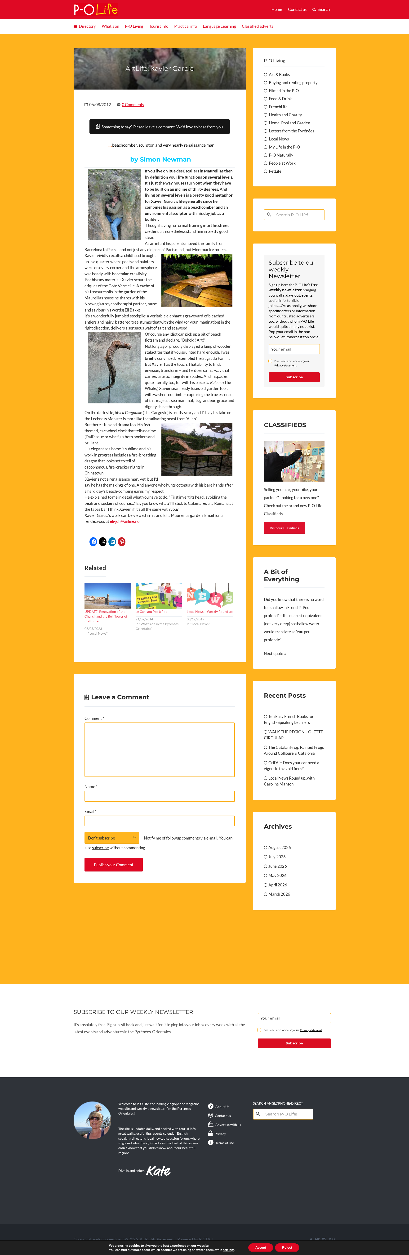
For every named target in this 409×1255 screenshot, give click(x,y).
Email (90, 811)
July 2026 (277, 856)
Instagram (324, 1240)
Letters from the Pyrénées (291, 130)
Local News (279, 138)
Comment (94, 718)
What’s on (110, 26)
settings (228, 1250)
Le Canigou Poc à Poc (151, 611)
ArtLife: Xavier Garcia (159, 68)
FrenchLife (278, 106)
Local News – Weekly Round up (210, 611)
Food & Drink (280, 98)
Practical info (185, 26)
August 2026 (279, 847)
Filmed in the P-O (284, 90)
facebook (311, 1240)
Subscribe (294, 377)
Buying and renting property (293, 82)
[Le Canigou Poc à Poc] (159, 596)
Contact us (297, 9)
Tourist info (158, 26)
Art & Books (279, 74)
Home (276, 9)
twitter (317, 1240)
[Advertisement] (160, 928)
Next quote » (275, 653)
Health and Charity (285, 114)
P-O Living (134, 26)
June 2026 (277, 866)
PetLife (275, 171)
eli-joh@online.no (124, 521)
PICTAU (206, 1239)
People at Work (282, 163)
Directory (87, 26)
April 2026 (277, 884)
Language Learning (219, 26)
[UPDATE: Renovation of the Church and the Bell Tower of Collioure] (107, 596)
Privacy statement (285, 365)
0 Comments (133, 104)
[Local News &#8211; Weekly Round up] (210, 596)
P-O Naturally (281, 155)
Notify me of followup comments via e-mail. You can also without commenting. (158, 842)
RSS (332, 1239)
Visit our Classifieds (284, 528)
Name (91, 786)
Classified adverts (257, 26)
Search (324, 9)
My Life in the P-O (284, 146)
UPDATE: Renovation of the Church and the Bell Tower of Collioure (105, 616)
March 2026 (279, 894)
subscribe (100, 847)
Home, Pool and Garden (289, 122)
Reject (287, 1247)
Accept (260, 1247)
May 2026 (277, 875)
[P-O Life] (96, 9)
